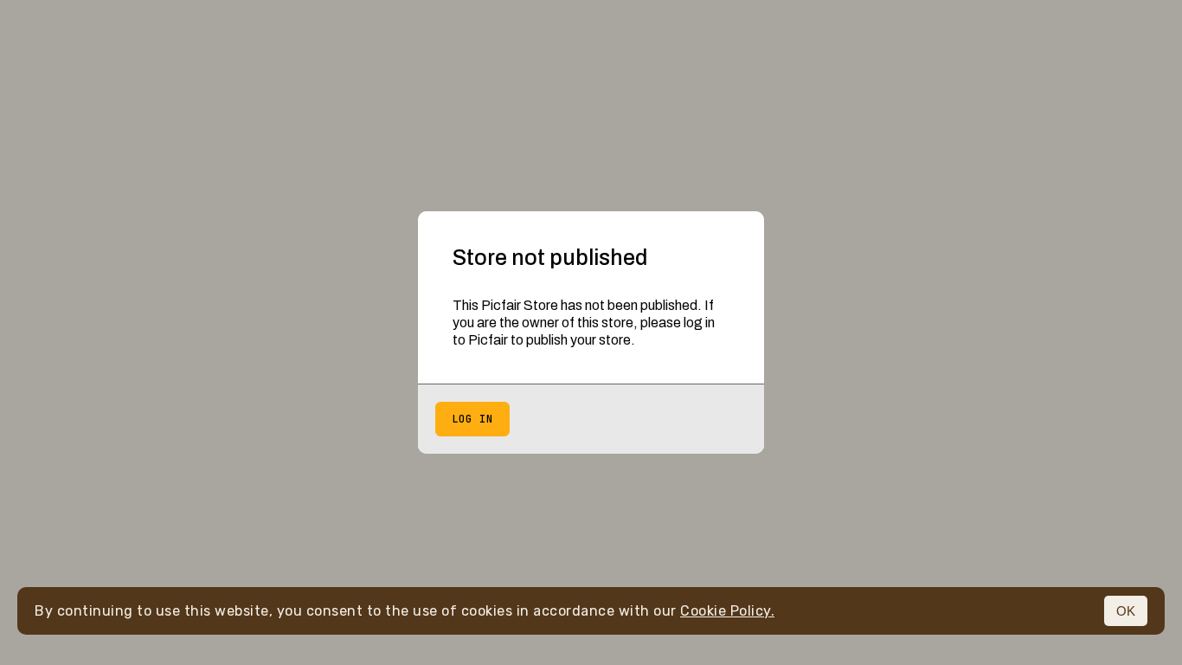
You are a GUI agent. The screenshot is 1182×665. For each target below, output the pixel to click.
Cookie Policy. (727, 611)
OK (1125, 611)
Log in (472, 419)
